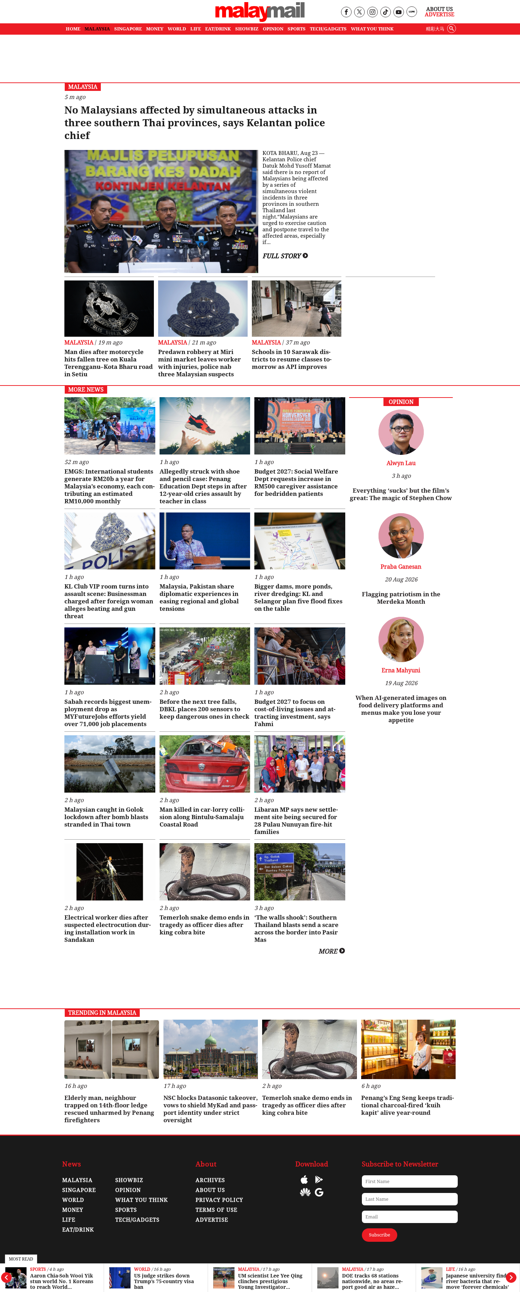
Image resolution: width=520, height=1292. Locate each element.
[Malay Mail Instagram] (372, 12)
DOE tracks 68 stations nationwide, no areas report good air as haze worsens (372, 1281)
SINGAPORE (128, 28)
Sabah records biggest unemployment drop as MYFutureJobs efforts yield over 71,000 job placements (107, 713)
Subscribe (379, 1235)
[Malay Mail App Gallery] (305, 1197)
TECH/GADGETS (328, 28)
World (142, 1269)
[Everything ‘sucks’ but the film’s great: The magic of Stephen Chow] (401, 453)
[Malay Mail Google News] (319, 1197)
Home (73, 28)
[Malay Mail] (260, 20)
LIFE (195, 28)
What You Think (372, 28)
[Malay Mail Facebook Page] (346, 12)
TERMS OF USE (216, 1210)
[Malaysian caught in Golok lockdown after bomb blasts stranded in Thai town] (109, 764)
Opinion (128, 1190)
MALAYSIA (97, 28)
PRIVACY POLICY (219, 1200)
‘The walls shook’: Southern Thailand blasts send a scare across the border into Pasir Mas (296, 928)
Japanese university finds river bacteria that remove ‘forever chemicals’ (477, 1281)
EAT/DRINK (218, 28)
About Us (439, 9)
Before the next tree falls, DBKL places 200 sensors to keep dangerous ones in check (204, 709)
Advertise (439, 14)
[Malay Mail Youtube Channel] (398, 12)
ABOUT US (210, 1190)
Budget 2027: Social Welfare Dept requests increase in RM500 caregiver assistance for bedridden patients (296, 482)
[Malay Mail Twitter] (359, 12)
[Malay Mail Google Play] (319, 1184)
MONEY (154, 28)
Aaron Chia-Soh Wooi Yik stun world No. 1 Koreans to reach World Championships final (61, 1281)
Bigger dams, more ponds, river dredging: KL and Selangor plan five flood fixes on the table (298, 597)
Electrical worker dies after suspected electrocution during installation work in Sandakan (107, 928)
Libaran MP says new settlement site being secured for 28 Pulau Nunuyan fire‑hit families (296, 820)
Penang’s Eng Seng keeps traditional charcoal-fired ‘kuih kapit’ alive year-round (407, 1105)
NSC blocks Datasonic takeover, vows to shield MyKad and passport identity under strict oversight (210, 1109)
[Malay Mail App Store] (304, 1184)
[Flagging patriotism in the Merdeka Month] (401, 556)
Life (450, 1269)
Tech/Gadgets (137, 1220)
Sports (38, 1269)
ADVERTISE (212, 1220)
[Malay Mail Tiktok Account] (385, 12)
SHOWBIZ (247, 28)
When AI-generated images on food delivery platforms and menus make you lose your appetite (401, 709)
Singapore (79, 1190)
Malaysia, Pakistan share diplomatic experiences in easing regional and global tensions (199, 597)
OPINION (273, 28)
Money (72, 1210)
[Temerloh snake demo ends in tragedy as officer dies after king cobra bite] (205, 871)
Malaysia (248, 1269)
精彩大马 (435, 28)
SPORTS (297, 28)
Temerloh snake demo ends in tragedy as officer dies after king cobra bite (204, 925)
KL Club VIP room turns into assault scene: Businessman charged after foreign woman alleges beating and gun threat (108, 601)
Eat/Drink (78, 1230)
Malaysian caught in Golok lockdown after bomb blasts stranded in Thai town (106, 817)
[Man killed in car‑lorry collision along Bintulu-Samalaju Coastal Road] (205, 764)
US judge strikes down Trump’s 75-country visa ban (164, 1281)
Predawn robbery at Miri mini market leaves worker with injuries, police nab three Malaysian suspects (199, 363)
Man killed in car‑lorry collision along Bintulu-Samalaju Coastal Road (202, 817)
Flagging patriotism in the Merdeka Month (401, 598)
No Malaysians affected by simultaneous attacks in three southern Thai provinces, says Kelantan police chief (194, 122)
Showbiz (129, 1180)
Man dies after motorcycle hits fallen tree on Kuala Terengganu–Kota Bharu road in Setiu (108, 363)
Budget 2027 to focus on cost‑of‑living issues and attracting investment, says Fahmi (294, 713)
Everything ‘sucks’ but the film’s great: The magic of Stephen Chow (401, 494)
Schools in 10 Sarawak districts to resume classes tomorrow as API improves (291, 359)
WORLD (177, 28)
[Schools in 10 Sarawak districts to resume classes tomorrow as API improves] (296, 308)
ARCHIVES (210, 1180)
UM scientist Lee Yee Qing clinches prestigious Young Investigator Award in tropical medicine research (270, 1281)
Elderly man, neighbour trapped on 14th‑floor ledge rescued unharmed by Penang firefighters (109, 1109)
